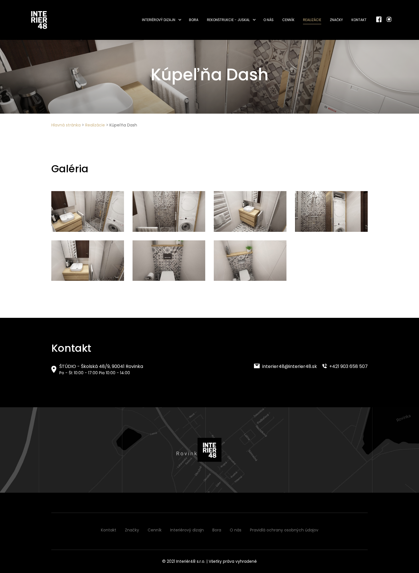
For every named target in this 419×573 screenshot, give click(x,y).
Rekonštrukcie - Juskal (228, 19)
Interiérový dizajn (158, 19)
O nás (268, 19)
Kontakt (359, 19)
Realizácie (312, 19)
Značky (336, 19)
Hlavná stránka (66, 125)
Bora (193, 19)
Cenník (288, 19)
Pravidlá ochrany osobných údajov (284, 530)
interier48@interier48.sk (289, 366)
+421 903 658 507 (348, 366)
